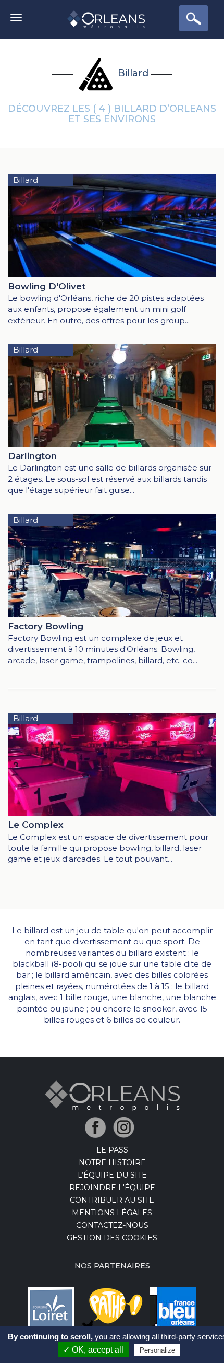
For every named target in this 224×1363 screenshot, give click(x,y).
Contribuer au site (112, 1200)
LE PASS (112, 1150)
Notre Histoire (112, 1162)
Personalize (157, 1350)
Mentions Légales (112, 1212)
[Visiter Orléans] (112, 1095)
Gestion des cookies (112, 1237)
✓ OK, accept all (93, 1349)
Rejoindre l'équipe (112, 1187)
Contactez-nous (112, 1225)
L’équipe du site (112, 1175)
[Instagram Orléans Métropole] (126, 1127)
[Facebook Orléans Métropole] (98, 1127)
